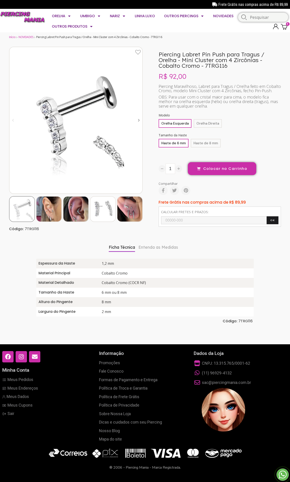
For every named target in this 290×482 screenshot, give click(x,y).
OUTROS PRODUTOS (69, 26)
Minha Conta (15, 370)
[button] (13, 120)
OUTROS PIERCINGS (181, 16)
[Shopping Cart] (285, 26)
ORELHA (58, 16)
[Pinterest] (185, 190)
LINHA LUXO (145, 16)
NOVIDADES (223, 16)
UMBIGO (87, 16)
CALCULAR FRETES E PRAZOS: (184, 212)
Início (12, 37)
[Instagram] (21, 356)
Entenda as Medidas (158, 247)
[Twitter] (174, 190)
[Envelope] (34, 356)
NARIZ (115, 16)
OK (272, 220)
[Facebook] (163, 190)
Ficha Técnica (122, 247)
